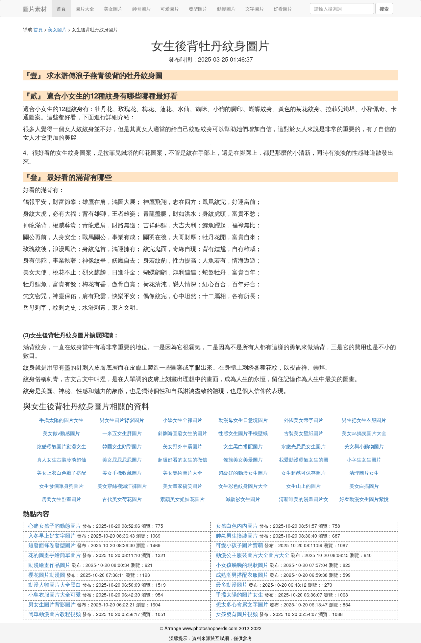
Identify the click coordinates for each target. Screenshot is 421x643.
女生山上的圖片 (303, 485)
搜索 (384, 8)
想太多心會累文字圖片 (242, 604)
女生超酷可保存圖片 (303, 472)
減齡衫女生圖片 (243, 498)
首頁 (61, 8)
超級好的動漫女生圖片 (243, 472)
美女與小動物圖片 (364, 446)
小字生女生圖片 (364, 459)
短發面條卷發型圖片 (52, 545)
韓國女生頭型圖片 (122, 446)
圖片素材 (35, 8)
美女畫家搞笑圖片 (182, 485)
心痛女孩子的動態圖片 (54, 525)
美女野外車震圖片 (182, 446)
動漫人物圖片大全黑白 (54, 584)
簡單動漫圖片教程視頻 (54, 614)
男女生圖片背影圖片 (122, 419)
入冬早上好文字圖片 (52, 535)
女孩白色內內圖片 (237, 525)
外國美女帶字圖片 (303, 419)
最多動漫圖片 (231, 584)
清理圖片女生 (364, 472)
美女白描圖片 (364, 485)
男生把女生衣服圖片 (364, 419)
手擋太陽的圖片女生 (61, 419)
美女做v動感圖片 (61, 433)
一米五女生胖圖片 (122, 433)
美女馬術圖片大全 (182, 472)
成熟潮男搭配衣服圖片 (242, 574)
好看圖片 (283, 8)
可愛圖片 (170, 8)
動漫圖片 (226, 8)
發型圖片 (198, 8)
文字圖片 (254, 8)
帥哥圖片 (141, 8)
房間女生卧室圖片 (61, 498)
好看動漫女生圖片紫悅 (364, 498)
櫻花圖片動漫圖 (46, 574)
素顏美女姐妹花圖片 (182, 498)
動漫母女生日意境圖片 (243, 419)
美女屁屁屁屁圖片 (122, 459)
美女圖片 (113, 8)
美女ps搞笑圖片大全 (364, 433)
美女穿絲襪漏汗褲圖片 (122, 485)
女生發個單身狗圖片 (61, 485)
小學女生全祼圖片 (182, 419)
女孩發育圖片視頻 (237, 614)
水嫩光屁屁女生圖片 (303, 446)
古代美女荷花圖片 (122, 498)
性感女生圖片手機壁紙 (243, 433)
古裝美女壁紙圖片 (303, 433)
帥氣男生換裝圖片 (237, 535)
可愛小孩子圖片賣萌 (239, 545)
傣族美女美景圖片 (243, 459)
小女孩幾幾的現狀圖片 (242, 565)
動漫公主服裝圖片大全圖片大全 (252, 555)
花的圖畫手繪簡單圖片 (54, 555)
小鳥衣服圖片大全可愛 (54, 594)
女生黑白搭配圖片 (243, 446)
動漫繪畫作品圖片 (49, 565)
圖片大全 (85, 8)
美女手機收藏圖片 (122, 472)
